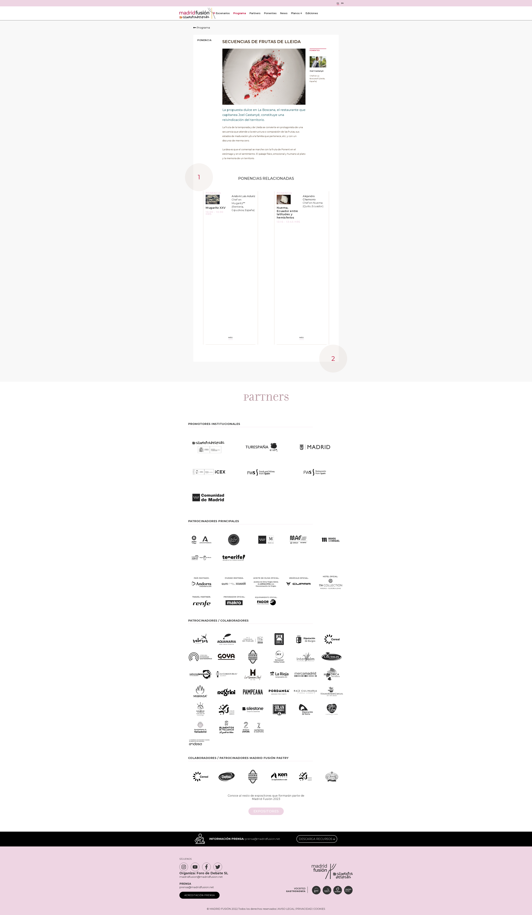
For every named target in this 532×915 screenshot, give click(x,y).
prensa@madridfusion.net (262, 838)
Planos (295, 13)
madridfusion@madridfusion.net (201, 876)
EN (342, 3)
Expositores (266, 811)
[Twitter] (217, 867)
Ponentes (270, 13)
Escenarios (223, 13)
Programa (239, 13)
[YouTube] (195, 867)
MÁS (230, 338)
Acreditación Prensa (199, 895)
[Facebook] (206, 867)
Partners (254, 13)
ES (338, 3)
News (283, 13)
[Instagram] (183, 867)
